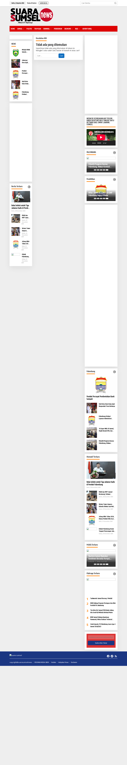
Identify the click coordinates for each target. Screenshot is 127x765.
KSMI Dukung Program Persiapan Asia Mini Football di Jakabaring (103, 604)
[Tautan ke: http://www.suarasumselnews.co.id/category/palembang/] (114, 152)
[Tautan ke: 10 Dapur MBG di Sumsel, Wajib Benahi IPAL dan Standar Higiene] (92, 432)
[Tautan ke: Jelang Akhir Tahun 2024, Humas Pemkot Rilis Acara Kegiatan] (15, 244)
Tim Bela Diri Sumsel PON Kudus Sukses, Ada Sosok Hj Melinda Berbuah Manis (102, 611)
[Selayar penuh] (112, 143)
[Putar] (90, 143)
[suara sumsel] (32, 16)
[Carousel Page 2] (98, 170)
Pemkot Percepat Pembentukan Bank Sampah (26, 72)
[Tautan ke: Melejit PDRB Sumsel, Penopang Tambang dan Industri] (15, 52)
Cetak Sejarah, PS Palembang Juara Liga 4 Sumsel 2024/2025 (102, 625)
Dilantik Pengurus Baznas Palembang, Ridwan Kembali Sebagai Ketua (99, 165)
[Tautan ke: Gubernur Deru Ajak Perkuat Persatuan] (15, 63)
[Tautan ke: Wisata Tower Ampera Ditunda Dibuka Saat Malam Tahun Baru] (15, 231)
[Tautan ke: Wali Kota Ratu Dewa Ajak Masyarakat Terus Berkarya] (15, 84)
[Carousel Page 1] (95, 170)
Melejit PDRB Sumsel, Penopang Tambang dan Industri (26, 51)
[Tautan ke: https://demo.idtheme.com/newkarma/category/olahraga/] (114, 573)
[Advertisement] (20, 142)
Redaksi (53, 662)
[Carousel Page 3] (101, 170)
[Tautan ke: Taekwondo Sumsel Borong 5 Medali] (101, 586)
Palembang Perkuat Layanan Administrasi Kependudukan (26, 93)
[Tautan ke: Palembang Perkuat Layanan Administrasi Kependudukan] (15, 95)
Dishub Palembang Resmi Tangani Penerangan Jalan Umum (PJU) (25, 255)
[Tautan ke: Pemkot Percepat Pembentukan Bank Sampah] (15, 74)
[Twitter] (112, 656)
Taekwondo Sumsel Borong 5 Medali (101, 598)
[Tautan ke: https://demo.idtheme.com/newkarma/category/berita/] (29, 186)
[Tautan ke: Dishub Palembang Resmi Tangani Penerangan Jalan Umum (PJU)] (15, 257)
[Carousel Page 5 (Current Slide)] (107, 170)
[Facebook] (108, 656)
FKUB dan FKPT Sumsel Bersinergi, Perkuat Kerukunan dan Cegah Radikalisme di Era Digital (26, 216)
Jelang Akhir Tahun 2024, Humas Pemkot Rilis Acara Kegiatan (25, 242)
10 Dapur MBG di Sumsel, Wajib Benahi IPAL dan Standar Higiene (106, 430)
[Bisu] (109, 143)
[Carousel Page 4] (104, 170)
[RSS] (115, 656)
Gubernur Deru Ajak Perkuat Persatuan (25, 61)
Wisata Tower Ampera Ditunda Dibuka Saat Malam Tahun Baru (26, 229)
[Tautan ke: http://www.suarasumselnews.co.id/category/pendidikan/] (114, 179)
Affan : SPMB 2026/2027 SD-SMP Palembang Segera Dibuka (100, 194)
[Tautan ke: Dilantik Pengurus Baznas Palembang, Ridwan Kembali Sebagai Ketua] (92, 445)
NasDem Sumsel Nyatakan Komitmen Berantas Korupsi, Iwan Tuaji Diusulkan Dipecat (99, 557)
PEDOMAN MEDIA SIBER (41, 662)
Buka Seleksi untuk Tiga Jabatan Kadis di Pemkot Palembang (20, 206)
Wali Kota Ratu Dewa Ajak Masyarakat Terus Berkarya (25, 82)
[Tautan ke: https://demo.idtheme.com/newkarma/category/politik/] (114, 545)
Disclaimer (74, 662)
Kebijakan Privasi (63, 662)
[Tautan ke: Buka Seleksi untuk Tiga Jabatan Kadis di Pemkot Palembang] (20, 196)
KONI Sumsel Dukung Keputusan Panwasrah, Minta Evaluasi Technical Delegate (101, 618)
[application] (101, 137)
